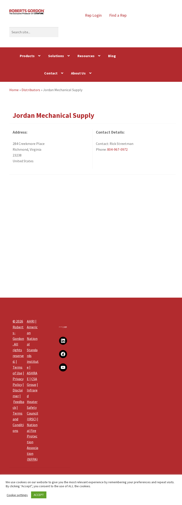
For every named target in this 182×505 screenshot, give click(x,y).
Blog (112, 56)
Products (27, 56)
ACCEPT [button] (39, 495)
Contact (50, 73)
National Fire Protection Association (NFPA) (32, 442)
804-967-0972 (117, 149)
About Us (78, 73)
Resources (86, 56)
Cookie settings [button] (17, 495)
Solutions (56, 56)
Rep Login (93, 15)
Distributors (31, 90)
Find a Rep (118, 15)
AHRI (31, 321)
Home (14, 90)
